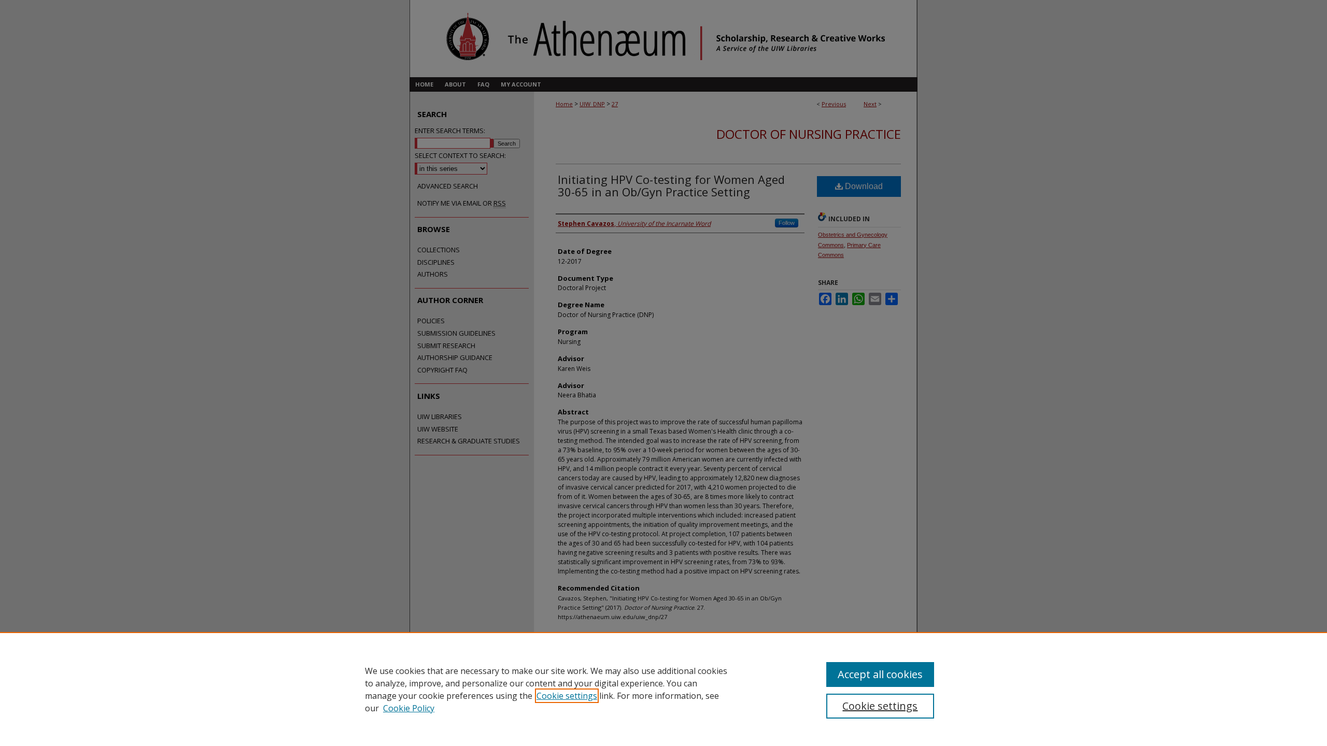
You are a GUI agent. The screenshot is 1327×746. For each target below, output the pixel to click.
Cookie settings (567, 695)
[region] (663, 689)
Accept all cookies (880, 674)
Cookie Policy (408, 708)
